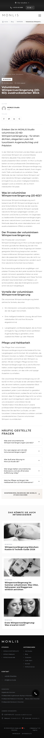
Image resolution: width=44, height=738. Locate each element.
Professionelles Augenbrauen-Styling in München (17, 695)
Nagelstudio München (8, 692)
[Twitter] (9, 119)
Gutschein (28, 657)
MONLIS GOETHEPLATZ (11, 651)
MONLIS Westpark (9, 654)
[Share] (19, 119)
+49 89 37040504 (10, 676)
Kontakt (27, 663)
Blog (26, 654)
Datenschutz (27, 733)
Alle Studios (28, 651)
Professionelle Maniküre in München (13, 702)
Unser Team (28, 660)
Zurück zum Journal (14, 74)
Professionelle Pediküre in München (12, 699)
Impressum (16, 733)
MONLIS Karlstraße (9, 657)
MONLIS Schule (29, 667)
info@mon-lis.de (10, 680)
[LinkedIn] (14, 119)
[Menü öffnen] (40, 15)
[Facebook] (4, 119)
